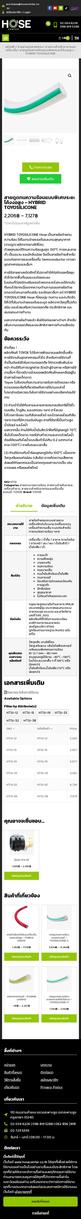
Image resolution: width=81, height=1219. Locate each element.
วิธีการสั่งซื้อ (12, 1079)
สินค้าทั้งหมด (13, 1072)
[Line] (61, 8)
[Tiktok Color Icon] (66, 8)
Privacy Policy (51, 1087)
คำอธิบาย (24, 506)
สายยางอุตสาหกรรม (30, 47)
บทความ (46, 1064)
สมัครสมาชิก (49, 1079)
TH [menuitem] (77, 37)
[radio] (12, 712)
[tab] (24, 506)
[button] (5, 37)
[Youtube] (55, 8)
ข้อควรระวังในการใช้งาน (23, 692)
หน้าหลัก (10, 47)
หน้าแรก (9, 1064)
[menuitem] (77, 38)
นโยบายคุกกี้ (23, 1191)
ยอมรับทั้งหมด (40, 1201)
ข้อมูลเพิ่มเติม (53, 506)
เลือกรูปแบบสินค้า (21, 876)
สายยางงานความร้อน (33, 485)
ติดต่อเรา (46, 1072)
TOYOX (17, 492)
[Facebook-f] (50, 8)
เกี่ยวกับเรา (11, 1087)
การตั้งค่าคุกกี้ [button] (40, 1213)
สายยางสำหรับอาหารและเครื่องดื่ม (42, 489)
